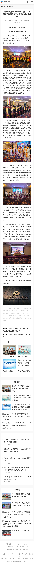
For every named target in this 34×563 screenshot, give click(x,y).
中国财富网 (25, 546)
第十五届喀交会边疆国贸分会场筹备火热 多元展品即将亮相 (21, 504)
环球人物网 (25, 549)
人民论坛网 (8, 549)
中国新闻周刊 (17, 549)
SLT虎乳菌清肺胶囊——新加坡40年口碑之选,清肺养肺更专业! (21, 424)
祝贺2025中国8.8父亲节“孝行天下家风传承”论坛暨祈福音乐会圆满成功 (21, 398)
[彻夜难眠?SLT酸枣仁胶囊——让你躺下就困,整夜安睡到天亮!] (24, 364)
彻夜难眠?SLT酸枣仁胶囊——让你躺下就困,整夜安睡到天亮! (21, 415)
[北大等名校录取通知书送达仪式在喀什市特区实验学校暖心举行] (9, 350)
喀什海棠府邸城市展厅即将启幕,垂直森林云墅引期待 (21, 495)
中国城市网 (18, 546)
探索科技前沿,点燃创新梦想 (20, 530)
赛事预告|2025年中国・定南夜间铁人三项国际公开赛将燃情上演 (17, 478)
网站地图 (3, 554)
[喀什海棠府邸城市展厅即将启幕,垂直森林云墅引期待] (6, 496)
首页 (2, 6)
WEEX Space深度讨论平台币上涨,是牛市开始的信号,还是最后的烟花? (21, 523)
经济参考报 (17, 544)
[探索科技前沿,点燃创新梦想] (6, 533)
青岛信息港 (15, 2)
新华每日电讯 (9, 546)
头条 (12, 6)
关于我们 (10, 554)
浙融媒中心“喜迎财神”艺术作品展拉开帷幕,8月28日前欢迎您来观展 (17, 450)
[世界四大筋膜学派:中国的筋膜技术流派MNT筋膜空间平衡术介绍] (6, 514)
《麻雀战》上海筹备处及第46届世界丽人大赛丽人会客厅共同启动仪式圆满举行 (17, 469)
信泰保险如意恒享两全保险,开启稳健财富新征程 (17, 459)
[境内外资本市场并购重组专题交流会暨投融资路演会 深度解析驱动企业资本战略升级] (9, 364)
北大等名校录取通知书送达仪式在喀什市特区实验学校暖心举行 (21, 388)
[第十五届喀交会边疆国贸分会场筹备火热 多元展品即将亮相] (6, 505)
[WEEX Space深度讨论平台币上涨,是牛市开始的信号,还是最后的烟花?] (6, 523)
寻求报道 (17, 554)
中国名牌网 (25, 544)
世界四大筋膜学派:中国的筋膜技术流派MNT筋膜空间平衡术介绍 (21, 514)
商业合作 (24, 554)
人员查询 (18, 556)
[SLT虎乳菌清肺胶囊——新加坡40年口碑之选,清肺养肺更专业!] (6, 425)
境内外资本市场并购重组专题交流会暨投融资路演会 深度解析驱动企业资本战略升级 (21, 407)
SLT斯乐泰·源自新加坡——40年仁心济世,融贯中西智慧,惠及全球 (17, 441)
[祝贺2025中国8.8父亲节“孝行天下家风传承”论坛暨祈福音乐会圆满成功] (24, 350)
